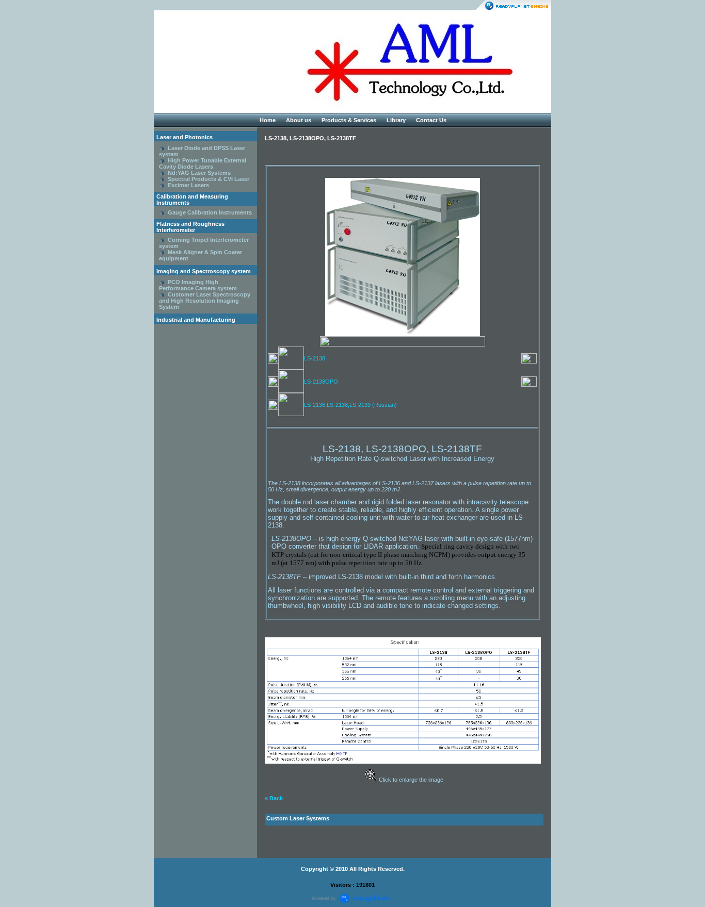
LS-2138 (314, 358)
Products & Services (349, 120)
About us (298, 120)
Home (268, 120)
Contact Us (431, 120)
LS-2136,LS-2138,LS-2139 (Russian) (350, 405)
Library (396, 120)
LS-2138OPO (321, 381)
